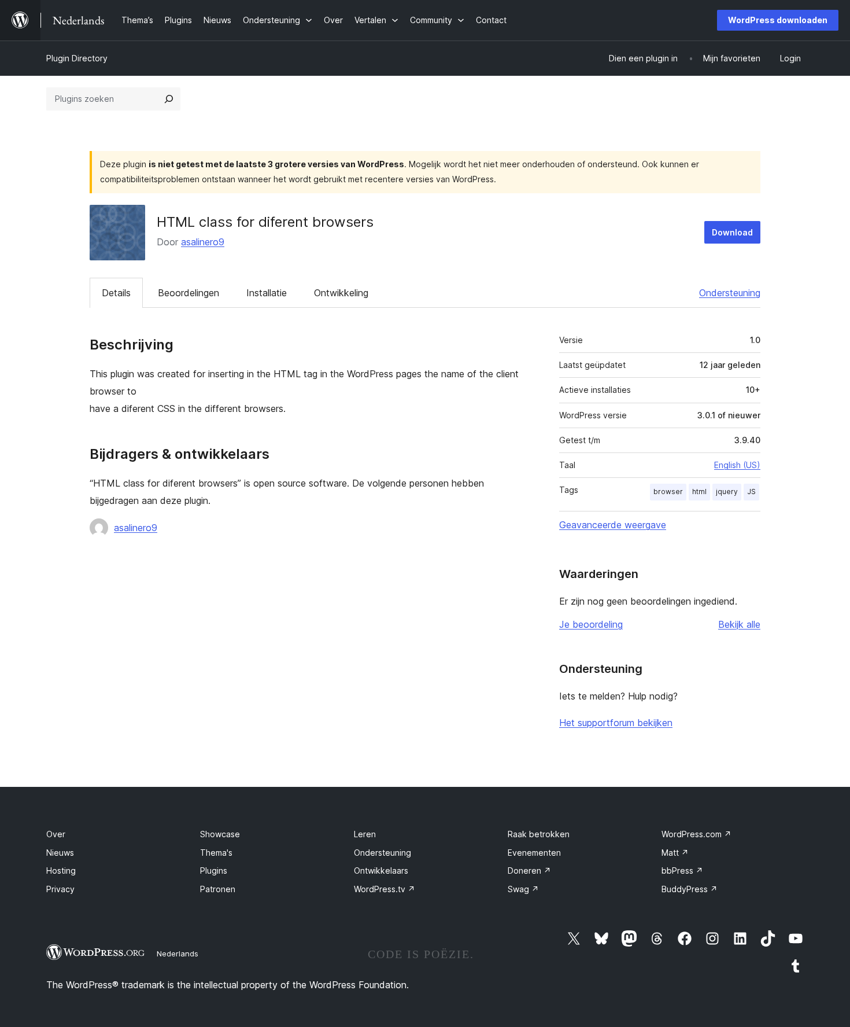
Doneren (529, 870)
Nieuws (60, 852)
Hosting (61, 870)
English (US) (737, 465)
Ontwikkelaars (381, 870)
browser (668, 491)
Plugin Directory (77, 58)
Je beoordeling (591, 624)
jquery (727, 491)
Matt (675, 852)
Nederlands (177, 953)
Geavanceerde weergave (612, 525)
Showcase (220, 834)
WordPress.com (696, 834)
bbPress (682, 870)
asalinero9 (202, 242)
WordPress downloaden (777, 20)
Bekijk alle (739, 624)
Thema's (216, 852)
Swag (523, 889)
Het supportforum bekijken (615, 722)
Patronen (217, 889)
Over (55, 834)
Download (732, 232)
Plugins (213, 870)
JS (751, 491)
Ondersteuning (729, 293)
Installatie (266, 293)
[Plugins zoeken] (168, 99)
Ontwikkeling (341, 293)
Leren (365, 834)
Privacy (60, 889)
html (699, 491)
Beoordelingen (188, 293)
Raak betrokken (539, 834)
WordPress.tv (384, 889)
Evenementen (534, 852)
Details (116, 293)
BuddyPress (689, 889)
